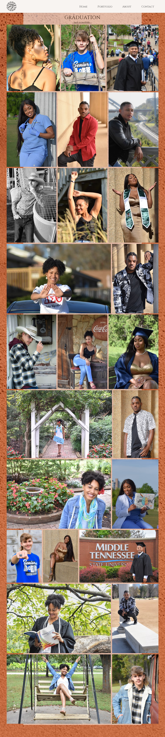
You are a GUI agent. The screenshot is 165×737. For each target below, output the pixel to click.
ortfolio (86, 22)
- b (73, 22)
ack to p (79, 22)
